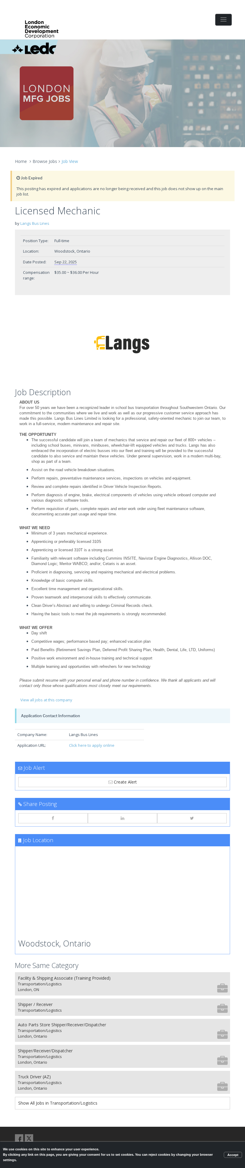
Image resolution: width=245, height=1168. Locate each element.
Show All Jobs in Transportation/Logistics (57, 1103)
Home (21, 161)
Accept (232, 1155)
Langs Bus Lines (34, 223)
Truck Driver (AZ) (40, 1082)
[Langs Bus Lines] (122, 343)
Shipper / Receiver (40, 1007)
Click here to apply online (91, 745)
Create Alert (125, 782)
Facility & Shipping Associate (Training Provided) (64, 983)
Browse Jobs (45, 161)
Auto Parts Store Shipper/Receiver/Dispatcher (62, 1030)
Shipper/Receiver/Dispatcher (45, 1056)
